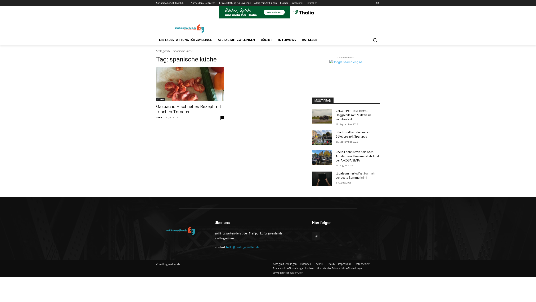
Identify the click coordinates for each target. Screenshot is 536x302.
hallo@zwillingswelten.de (242, 247)
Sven (159, 117)
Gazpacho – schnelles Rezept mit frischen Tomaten (188, 109)
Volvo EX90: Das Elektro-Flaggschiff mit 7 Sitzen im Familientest (353, 115)
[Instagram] (377, 3)
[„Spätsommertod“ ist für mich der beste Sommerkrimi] (322, 179)
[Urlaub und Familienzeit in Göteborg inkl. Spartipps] (322, 137)
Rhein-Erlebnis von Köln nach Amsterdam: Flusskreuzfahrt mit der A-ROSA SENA (357, 156)
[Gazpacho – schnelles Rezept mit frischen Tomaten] (190, 84)
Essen (160, 99)
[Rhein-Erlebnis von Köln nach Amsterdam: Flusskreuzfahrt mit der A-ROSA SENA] (322, 157)
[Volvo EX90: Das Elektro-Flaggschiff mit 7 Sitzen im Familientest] (322, 116)
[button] (375, 40)
